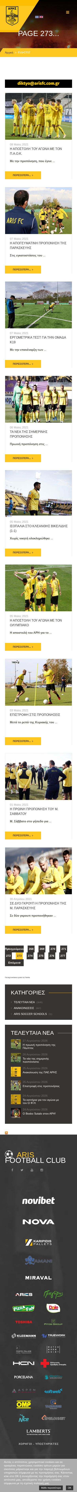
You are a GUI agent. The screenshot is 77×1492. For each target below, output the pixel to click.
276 (52, 955)
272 (8, 955)
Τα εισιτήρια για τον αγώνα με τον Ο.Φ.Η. (41, 1101)
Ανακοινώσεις (27, 1008)
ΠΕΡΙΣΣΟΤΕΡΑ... (22, 175)
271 (63, 948)
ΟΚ (69, 1487)
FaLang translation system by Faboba (17, 977)
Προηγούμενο (14, 948)
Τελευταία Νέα (28, 1002)
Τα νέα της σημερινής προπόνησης (36, 1060)
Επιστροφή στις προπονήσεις (35, 714)
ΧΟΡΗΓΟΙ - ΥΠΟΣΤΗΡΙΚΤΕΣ (39, 1443)
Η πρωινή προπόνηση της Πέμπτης (39, 1046)
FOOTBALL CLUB (35, 1157)
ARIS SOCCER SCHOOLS (33, 1013)
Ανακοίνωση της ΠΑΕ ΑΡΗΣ (40, 1072)
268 (31, 948)
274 (30, 955)
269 (42, 948)
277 (62, 955)
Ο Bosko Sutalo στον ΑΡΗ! (39, 1113)
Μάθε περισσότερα (51, 1487)
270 (53, 948)
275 (41, 955)
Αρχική (9, 52)
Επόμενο (14, 962)
